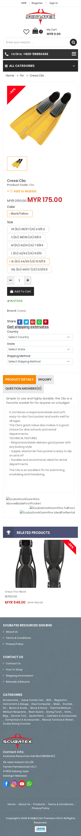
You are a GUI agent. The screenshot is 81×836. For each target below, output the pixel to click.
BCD (48, 700)
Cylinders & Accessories (62, 715)
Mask (56, 704)
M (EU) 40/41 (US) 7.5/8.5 (27, 245)
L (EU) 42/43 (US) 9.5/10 (26, 253)
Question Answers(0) (23, 388)
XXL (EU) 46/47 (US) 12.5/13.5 (29, 269)
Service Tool (18, 715)
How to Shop (14, 669)
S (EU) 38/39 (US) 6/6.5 (26, 237)
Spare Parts (36, 715)
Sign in (54, 3)
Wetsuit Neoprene (14, 711)
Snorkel (67, 704)
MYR (24, 3)
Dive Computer (41, 704)
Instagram (14, 783)
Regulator (60, 700)
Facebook (6, 783)
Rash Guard (36, 711)
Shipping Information (19, 675)
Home (10, 75)
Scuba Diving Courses (16, 723)
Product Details (19, 379)
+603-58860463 (35, 54)
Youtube (22, 783)
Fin (22, 75)
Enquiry (45, 379)
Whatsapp (29, 783)
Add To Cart (22, 291)
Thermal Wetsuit (60, 708)
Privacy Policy (14, 644)
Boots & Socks (18, 708)
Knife (68, 711)
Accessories (10, 700)
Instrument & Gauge (16, 704)
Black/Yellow (18, 214)
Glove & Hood (38, 708)
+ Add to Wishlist (22, 191)
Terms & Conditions (18, 638)
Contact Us (13, 663)
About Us (12, 632)
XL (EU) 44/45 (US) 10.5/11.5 (27, 261)
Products (39, 804)
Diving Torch (54, 711)
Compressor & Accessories (22, 719)
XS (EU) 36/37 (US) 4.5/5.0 (28, 229)
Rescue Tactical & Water (57, 719)
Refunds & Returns (18, 682)
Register (37, 3)
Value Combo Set (32, 700)
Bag (5, 715)
